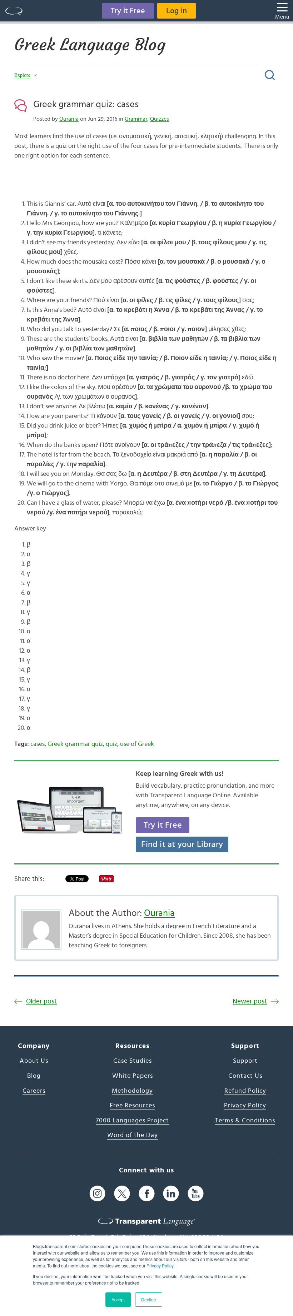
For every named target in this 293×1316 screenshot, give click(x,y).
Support (245, 1061)
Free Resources (132, 1105)
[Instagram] (97, 1194)
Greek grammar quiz (75, 744)
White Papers (132, 1076)
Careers (34, 1091)
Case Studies (132, 1061)
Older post (41, 1001)
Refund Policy (245, 1091)
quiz (111, 744)
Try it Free (128, 11)
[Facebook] (147, 1194)
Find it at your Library (182, 844)
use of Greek (137, 744)
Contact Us (245, 1076)
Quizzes (159, 119)
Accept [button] (118, 1299)
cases (37, 744)
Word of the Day (132, 1135)
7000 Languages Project (132, 1120)
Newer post (250, 1001)
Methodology (132, 1091)
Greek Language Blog (89, 44)
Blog (34, 1076)
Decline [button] (148, 1299)
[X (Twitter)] (122, 1194)
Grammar (136, 119)
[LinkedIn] (171, 1194)
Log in (176, 11)
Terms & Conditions (245, 1120)
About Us (34, 1061)
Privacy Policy (159, 1265)
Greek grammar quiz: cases (86, 104)
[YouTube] (196, 1194)
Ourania (69, 119)
